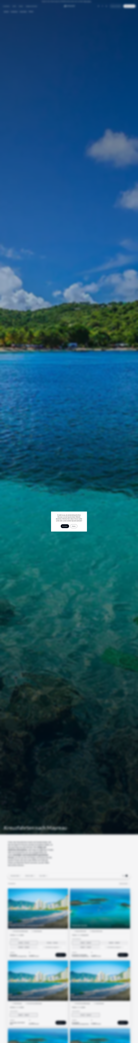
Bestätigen (64, 526)
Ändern (74, 526)
